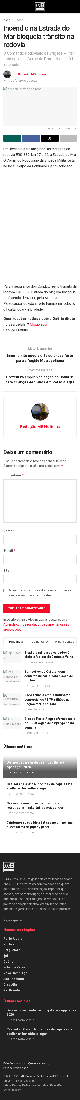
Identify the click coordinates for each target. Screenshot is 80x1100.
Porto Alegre (12, 938)
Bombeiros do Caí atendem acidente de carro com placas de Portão (48, 676)
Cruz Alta (10, 984)
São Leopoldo (13, 979)
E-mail (9, 550)
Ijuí (5, 956)
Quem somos (37, 1063)
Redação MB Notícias (33, 74)
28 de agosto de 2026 (21, 773)
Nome (9, 531)
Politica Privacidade (15, 1068)
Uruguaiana (11, 950)
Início (6, 20)
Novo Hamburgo (15, 973)
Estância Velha (14, 967)
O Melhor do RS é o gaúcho (53, 1076)
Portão (8, 944)
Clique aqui (38, 324)
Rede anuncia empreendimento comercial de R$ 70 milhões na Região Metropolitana (47, 699)
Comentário (13, 475)
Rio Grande (11, 990)
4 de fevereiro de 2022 (22, 80)
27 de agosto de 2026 (21, 813)
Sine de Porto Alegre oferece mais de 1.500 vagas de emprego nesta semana (49, 723)
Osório (19, 20)
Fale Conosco (12, 1063)
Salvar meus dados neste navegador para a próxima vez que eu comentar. (40, 593)
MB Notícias (28, 1076)
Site (6, 570)
